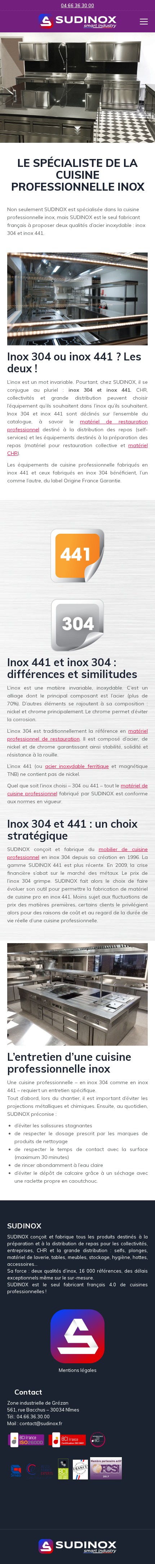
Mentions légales (78, 1370)
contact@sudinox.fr (40, 1423)
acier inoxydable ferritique (77, 766)
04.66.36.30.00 (33, 1416)
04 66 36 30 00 (77, 5)
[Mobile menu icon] (144, 22)
